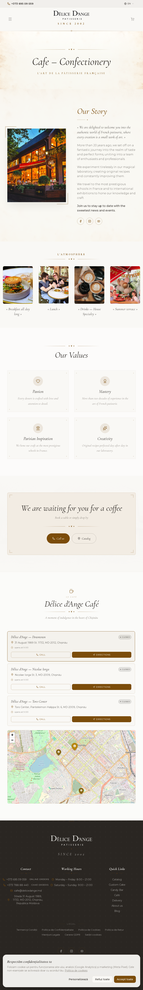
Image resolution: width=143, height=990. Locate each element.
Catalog (86, 538)
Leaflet (116, 802)
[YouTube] (98, 221)
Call (42, 654)
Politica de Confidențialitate (58, 929)
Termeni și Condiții (27, 929)
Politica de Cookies (89, 929)
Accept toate (125, 979)
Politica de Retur (114, 929)
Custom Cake (117, 884)
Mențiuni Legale (51, 934)
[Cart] (132, 19)
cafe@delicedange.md (28, 890)
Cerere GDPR (72, 934)
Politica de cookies (76, 970)
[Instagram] (89, 221)
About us (117, 905)
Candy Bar (117, 890)
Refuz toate (102, 979)
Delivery (117, 900)
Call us (60, 538)
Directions (103, 654)
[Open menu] (10, 19)
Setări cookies (93, 934)
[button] (78, 755)
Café (117, 895)
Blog (117, 911)
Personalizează (78, 979)
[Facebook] (80, 221)
